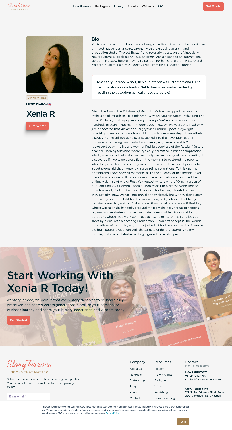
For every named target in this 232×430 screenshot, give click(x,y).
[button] (102, 6)
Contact (135, 398)
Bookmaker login (165, 398)
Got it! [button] (183, 421)
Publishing (161, 392)
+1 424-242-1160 (195, 375)
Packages (160, 380)
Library (118, 6)
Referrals (136, 374)
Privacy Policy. (112, 413)
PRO (161, 6)
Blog (133, 386)
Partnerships (138, 380)
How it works (82, 6)
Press (133, 392)
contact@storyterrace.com (203, 379)
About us (136, 368)
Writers (159, 386)
